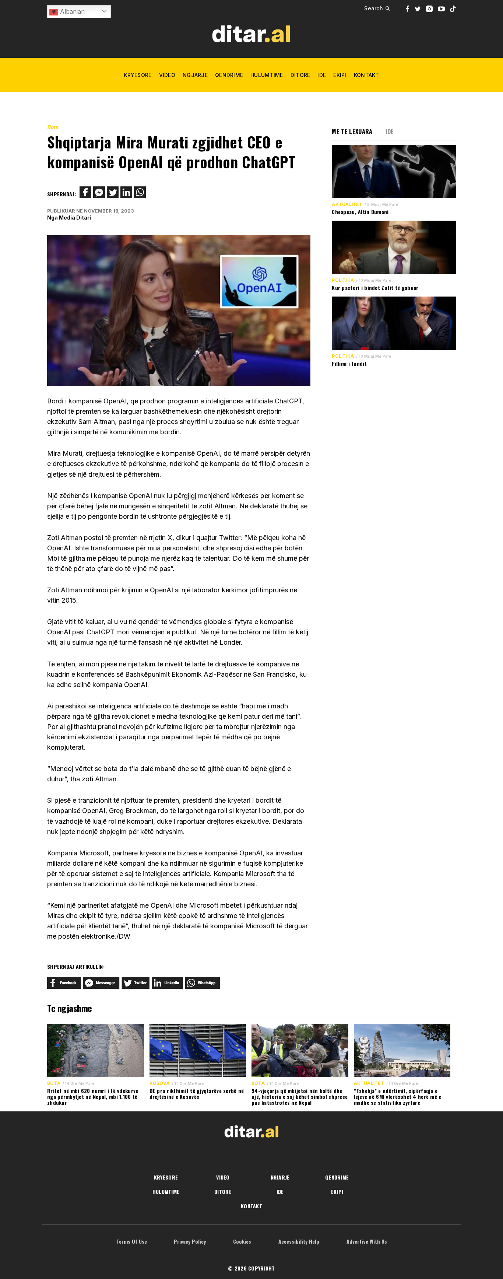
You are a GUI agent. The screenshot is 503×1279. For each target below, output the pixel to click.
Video (167, 75)
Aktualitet (347, 204)
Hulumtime (266, 75)
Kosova (160, 1083)
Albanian (71, 11)
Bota (52, 127)
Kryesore (137, 75)
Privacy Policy (190, 1241)
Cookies (242, 1241)
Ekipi (339, 75)
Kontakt (366, 75)
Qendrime (229, 75)
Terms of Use (131, 1241)
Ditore (300, 75)
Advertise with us (367, 1241)
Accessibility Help (298, 1241)
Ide (321, 75)
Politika (343, 280)
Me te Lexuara (352, 131)
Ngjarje (195, 75)
